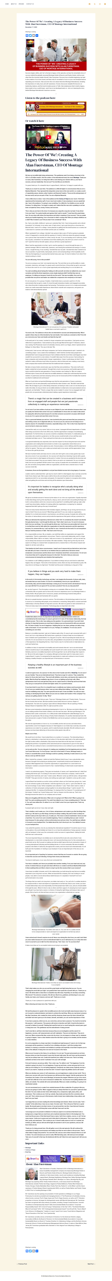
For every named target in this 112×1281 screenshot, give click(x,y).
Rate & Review (81, 109)
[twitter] (95, 4)
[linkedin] (105, 4)
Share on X (80, 404)
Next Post (91, 1264)
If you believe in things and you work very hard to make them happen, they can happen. (54, 572)
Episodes (21, 4)
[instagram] (100, 4)
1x (39, 103)
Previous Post (22, 1264)
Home (7, 4)
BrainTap (28, 1152)
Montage (28, 1147)
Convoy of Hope (30, 1150)
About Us (13, 4)
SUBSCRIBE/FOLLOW (81, 103)
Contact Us (30, 4)
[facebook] (89, 4)
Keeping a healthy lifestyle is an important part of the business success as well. (55, 666)
